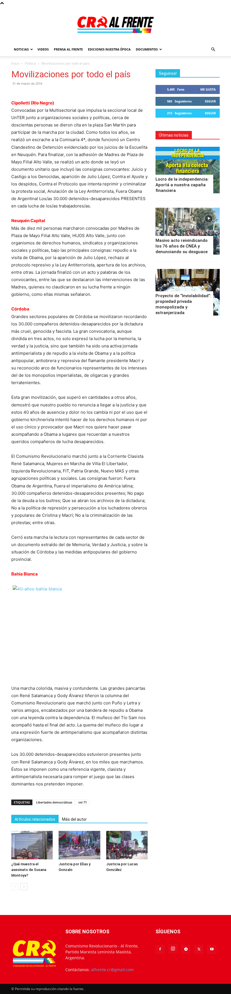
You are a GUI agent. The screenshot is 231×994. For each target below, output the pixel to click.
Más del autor (74, 819)
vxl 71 (82, 802)
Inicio (15, 63)
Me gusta (208, 89)
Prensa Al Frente (68, 49)
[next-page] (23, 886)
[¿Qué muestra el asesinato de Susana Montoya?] (32, 845)
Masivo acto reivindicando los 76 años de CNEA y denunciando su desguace (182, 246)
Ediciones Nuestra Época (109, 49)
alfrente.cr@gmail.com (112, 969)
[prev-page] (14, 886)
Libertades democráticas (54, 802)
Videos (43, 49)
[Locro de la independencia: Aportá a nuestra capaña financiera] (188, 170)
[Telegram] (185, 949)
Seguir (210, 101)
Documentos (147, 49)
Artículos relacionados (35, 819)
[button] (213, 49)
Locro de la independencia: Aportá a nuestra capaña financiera (182, 185)
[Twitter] (198, 949)
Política (30, 63)
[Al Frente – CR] (115, 24)
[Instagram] (172, 948)
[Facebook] (160, 949)
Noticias (21, 49)
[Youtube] (211, 949)
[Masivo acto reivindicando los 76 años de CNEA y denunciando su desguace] (188, 231)
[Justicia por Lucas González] (127, 845)
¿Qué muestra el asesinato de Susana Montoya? (28, 869)
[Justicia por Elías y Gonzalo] (79, 845)
